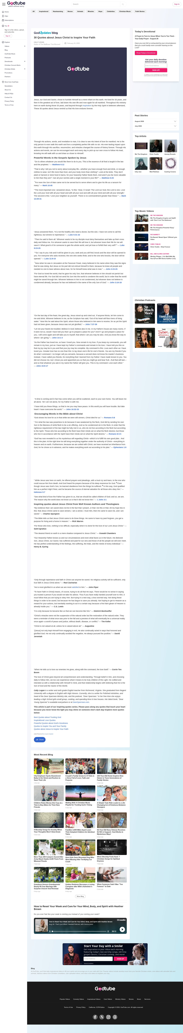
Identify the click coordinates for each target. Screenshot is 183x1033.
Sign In (8, 36)
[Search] (123, 4)
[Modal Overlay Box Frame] (91, 516)
